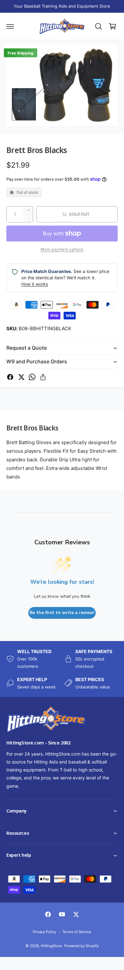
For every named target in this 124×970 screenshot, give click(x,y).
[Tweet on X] (21, 377)
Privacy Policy (44, 932)
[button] (0, 969)
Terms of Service (76, 932)
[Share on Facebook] (10, 377)
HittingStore (51, 946)
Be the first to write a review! (62, 613)
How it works (34, 284)
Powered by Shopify (81, 946)
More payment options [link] (62, 249)
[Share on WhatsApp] (32, 377)
